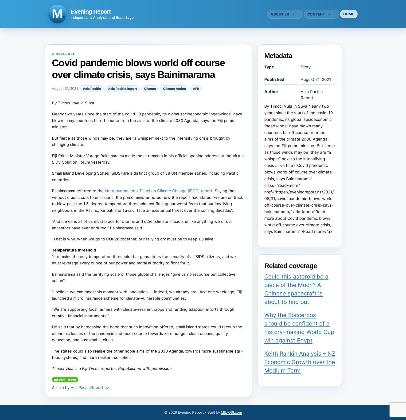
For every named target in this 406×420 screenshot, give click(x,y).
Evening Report (91, 11)
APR (196, 88)
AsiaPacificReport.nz (90, 387)
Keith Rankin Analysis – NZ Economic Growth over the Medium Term (299, 362)
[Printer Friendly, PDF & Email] (65, 381)
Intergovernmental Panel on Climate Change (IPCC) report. (159, 190)
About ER (279, 14)
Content (316, 14)
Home (348, 14)
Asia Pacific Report (122, 88)
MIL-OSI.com (231, 412)
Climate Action (174, 88)
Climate (150, 88)
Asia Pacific (92, 88)
